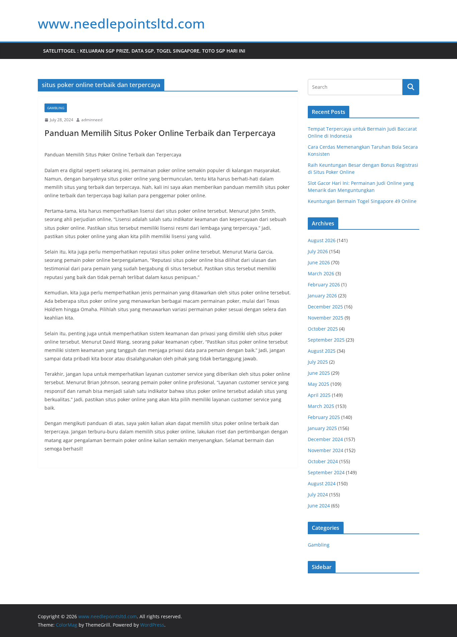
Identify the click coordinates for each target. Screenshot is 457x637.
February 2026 (324, 284)
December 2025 (325, 306)
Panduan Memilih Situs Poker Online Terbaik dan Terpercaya (160, 132)
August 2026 (322, 240)
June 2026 (319, 262)
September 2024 (326, 472)
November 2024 (325, 450)
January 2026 (322, 295)
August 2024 (322, 483)
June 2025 (319, 373)
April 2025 (319, 395)
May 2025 (318, 384)
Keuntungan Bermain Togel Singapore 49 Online (362, 201)
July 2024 (318, 494)
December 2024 (325, 439)
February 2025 (324, 417)
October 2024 (323, 461)
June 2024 (319, 505)
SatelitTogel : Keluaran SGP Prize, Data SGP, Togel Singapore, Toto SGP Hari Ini (144, 51)
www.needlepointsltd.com (121, 23)
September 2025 (326, 340)
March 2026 (321, 273)
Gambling (55, 107)
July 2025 (318, 362)
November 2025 (325, 317)
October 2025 (323, 329)
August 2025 (322, 351)
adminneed (91, 120)
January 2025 (322, 428)
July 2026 (318, 251)
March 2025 (321, 406)
